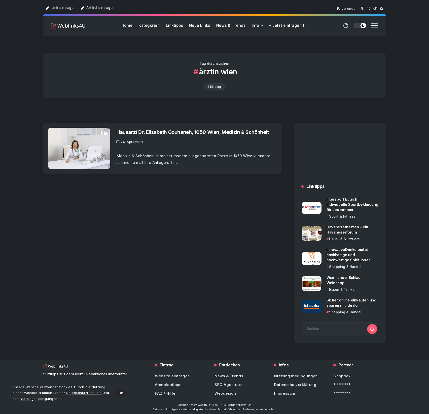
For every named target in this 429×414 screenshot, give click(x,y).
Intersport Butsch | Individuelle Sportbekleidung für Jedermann (352, 204)
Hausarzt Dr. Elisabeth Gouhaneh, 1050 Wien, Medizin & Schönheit (192, 132)
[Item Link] (79, 148)
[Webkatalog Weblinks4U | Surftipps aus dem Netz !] (68, 25)
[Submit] (372, 329)
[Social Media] (362, 8)
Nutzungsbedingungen (39, 399)
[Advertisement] (340, 158)
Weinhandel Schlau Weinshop (343, 280)
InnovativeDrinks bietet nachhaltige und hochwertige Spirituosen (348, 254)
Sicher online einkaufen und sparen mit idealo (351, 303)
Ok (120, 393)
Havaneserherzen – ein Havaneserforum (347, 230)
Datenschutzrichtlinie (84, 393)
